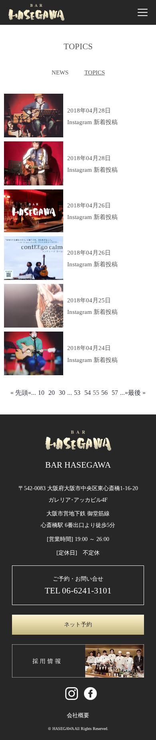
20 (51, 392)
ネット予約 (78, 624)
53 (77, 392)
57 (115, 392)
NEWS (60, 72)
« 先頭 (19, 392)
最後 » (137, 392)
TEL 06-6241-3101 (78, 590)
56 (104, 392)
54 (87, 392)
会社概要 (78, 715)
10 (41, 392)
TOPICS (94, 72)
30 (62, 392)
